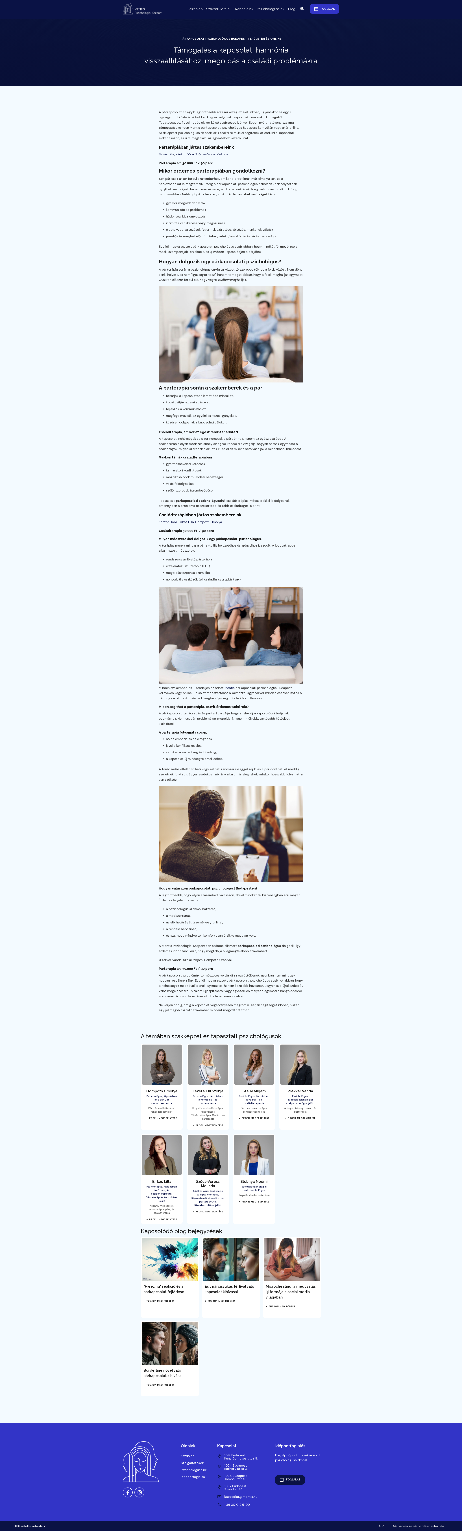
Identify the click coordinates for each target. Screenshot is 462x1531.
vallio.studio (39, 1526)
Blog (291, 9)
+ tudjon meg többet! (158, 1300)
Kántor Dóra (185, 154)
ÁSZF (382, 1526)
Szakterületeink (218, 9)
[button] (302, 9)
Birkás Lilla (166, 154)
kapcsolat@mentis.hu (240, 1496)
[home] (143, 8)
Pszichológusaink (270, 9)
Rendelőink (244, 9)
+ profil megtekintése (161, 1118)
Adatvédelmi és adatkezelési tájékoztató (418, 1526)
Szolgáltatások (192, 1463)
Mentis (230, 688)
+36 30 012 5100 (237, 1504)
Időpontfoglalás (193, 1477)
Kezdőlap (195, 9)
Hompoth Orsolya (208, 522)
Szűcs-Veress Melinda (211, 154)
